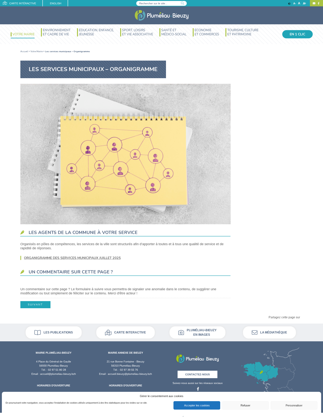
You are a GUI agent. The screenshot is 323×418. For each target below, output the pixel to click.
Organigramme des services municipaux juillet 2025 (72, 258)
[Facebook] (318, 3)
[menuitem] (22, 36)
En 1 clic (297, 34)
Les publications (58, 332)
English (55, 3)
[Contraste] (289, 3)
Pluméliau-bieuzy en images (202, 332)
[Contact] (314, 3)
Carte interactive (130, 332)
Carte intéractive (22, 3)
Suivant (35, 304)
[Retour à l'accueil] (197, 357)
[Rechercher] (182, 3)
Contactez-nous (197, 374)
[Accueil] (161, 15)
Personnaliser (294, 405)
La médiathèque (273, 332)
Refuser (245, 405)
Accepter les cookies (197, 405)
